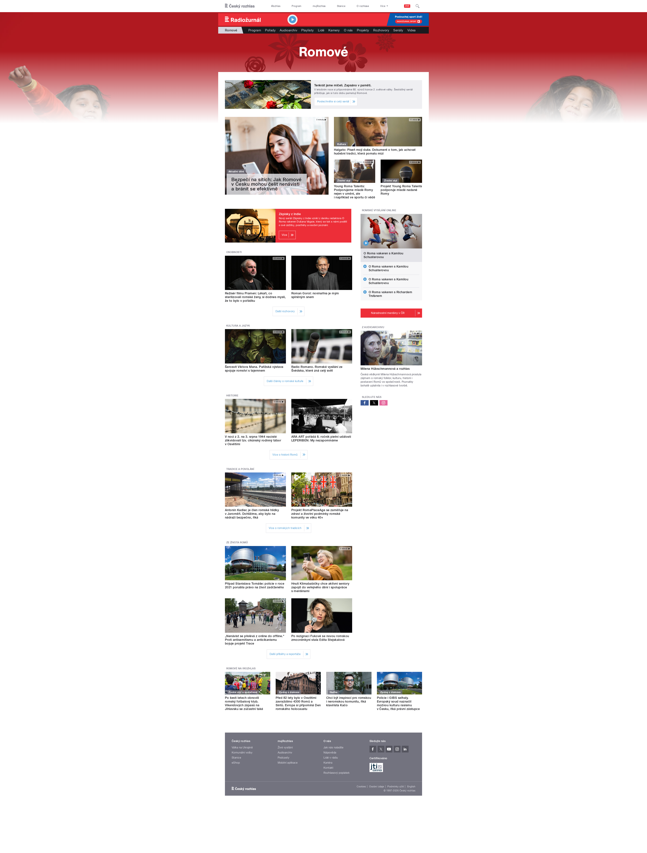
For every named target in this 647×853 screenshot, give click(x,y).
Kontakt (328, 767)
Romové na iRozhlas (241, 668)
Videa (411, 30)
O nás (348, 30)
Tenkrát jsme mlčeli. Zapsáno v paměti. (342, 85)
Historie (232, 395)
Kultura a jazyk (238, 325)
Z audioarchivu (373, 327)
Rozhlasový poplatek (336, 772)
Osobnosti (234, 252)
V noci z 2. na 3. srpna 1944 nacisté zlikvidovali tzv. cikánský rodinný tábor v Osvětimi (253, 440)
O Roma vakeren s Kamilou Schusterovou (383, 255)
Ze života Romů (237, 542)
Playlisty (307, 30)
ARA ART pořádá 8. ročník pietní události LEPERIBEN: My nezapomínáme (321, 438)
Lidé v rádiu (331, 757)
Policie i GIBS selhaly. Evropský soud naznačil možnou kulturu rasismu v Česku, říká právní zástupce (398, 703)
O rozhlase (363, 6)
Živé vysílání (285, 747)
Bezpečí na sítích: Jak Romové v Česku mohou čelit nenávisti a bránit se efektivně (266, 184)
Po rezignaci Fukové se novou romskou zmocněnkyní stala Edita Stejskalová (320, 637)
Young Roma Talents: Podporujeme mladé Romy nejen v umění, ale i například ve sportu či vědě (354, 191)
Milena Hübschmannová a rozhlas (385, 368)
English (411, 786)
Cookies (361, 786)
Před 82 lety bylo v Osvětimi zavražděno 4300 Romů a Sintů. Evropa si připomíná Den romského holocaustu (298, 703)
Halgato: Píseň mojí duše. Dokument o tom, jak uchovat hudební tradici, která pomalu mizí (375, 151)
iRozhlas (276, 6)
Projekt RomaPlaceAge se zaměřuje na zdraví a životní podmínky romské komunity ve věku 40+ (319, 513)
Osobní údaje (376, 786)
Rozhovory (381, 30)
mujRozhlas (319, 6)
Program (296, 6)
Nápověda (330, 752)
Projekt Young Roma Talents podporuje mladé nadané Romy (401, 189)
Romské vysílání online (379, 210)
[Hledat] (417, 6)
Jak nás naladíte (334, 747)
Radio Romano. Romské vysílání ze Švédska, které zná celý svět (317, 368)
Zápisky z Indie (290, 214)
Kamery (334, 30)
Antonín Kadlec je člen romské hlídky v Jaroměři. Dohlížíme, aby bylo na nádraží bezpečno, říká (252, 513)
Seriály (398, 30)
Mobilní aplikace (288, 762)
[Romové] (323, 53)
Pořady (270, 30)
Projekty (363, 30)
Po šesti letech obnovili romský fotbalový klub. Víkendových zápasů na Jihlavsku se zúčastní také (244, 703)
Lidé (321, 30)
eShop (236, 762)
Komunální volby (242, 752)
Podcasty (283, 757)
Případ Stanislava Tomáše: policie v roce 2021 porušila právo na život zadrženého (254, 585)
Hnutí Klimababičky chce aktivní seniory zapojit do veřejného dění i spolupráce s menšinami (320, 587)
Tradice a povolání (240, 469)
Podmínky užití (395, 786)
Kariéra (328, 762)
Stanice (341, 6)
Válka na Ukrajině (242, 747)
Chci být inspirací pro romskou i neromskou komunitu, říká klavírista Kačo (348, 701)
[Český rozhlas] (240, 6)
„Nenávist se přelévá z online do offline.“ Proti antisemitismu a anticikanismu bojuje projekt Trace (254, 639)
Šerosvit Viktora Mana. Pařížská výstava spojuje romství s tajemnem (254, 368)
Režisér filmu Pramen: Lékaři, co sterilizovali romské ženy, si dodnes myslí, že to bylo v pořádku (255, 296)
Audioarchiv (288, 30)
